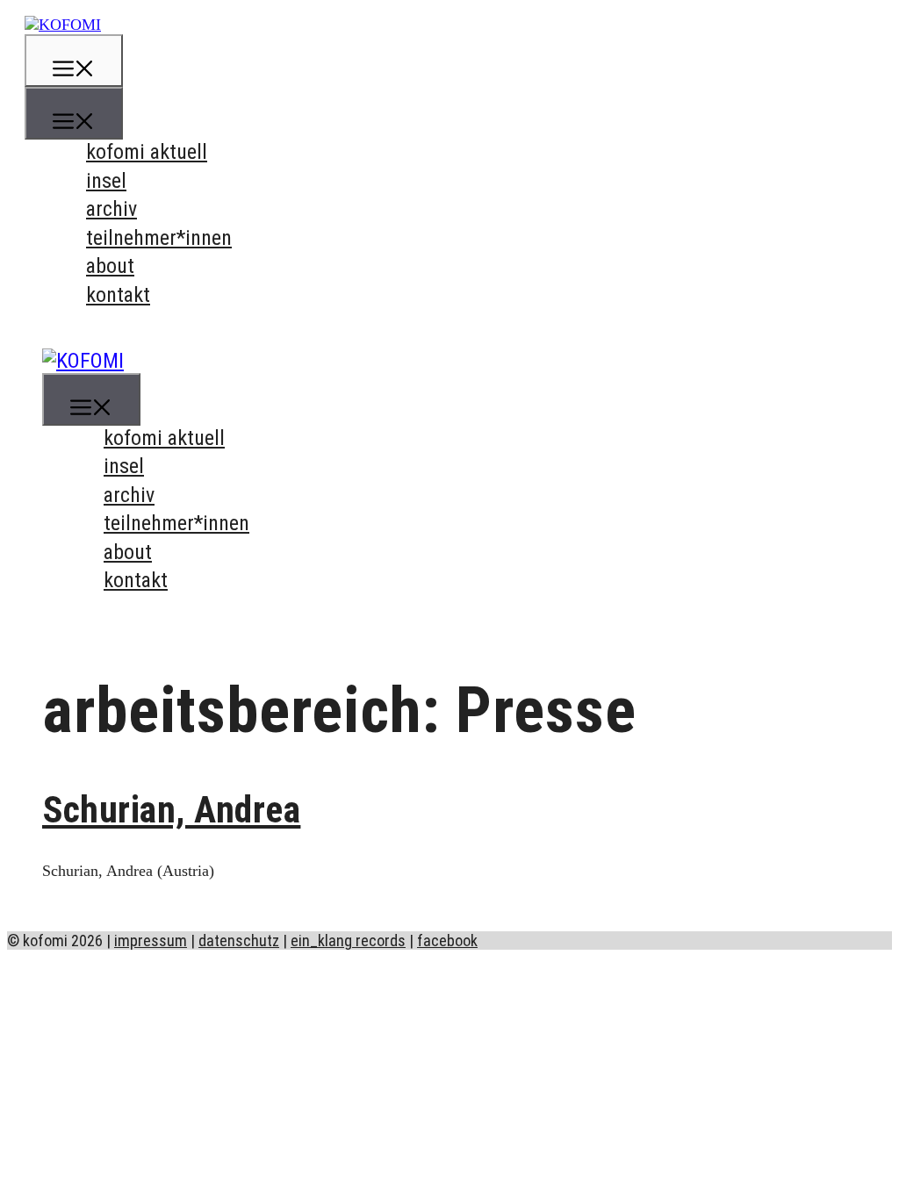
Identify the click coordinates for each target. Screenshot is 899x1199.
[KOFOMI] (63, 24)
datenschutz (238, 940)
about (110, 266)
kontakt (118, 295)
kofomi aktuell (146, 152)
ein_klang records (348, 940)
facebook (447, 940)
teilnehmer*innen (159, 238)
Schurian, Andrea (171, 809)
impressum (150, 940)
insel (106, 181)
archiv (111, 209)
